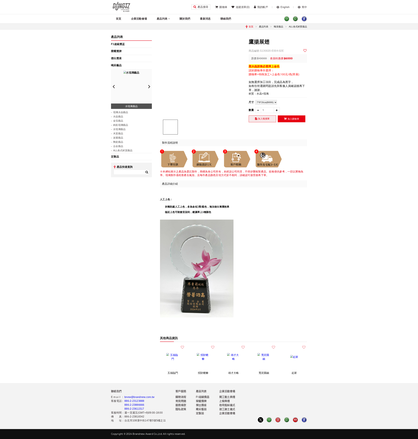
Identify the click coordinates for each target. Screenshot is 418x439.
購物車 (223, 7)
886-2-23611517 (134, 408)
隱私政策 (181, 409)
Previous (114, 86)
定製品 (115, 156)
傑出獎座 (116, 58)
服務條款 (181, 405)
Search (146, 172)
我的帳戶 (262, 7)
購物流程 (181, 397)
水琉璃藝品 (119, 129)
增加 (277, 110)
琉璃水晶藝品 (120, 112)
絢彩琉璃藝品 (120, 125)
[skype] (304, 19)
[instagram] (278, 420)
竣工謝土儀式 (227, 409)
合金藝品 (118, 146)
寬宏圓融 (264, 373)
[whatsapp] (295, 19)
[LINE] (286, 19)
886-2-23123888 (134, 401)
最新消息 (205, 18)
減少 (258, 110)
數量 (251, 110)
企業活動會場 (139, 18)
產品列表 (162, 18)
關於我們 (185, 18)
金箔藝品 (118, 120)
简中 (304, 7)
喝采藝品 (278, 26)
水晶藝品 (118, 116)
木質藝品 (118, 133)
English (285, 7)
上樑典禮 (224, 401)
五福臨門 (173, 373)
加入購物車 (293, 119)
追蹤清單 (242, 7)
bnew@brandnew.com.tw (139, 397)
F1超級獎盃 (118, 44)
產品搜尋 (203, 7)
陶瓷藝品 (118, 142)
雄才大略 (233, 373)
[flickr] (295, 420)
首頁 (118, 18)
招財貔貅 (203, 373)
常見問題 (181, 401)
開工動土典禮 (227, 397)
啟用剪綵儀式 (227, 405)
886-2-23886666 (134, 404)
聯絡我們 (225, 18)
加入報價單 (264, 118)
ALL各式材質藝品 (298, 26)
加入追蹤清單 (305, 50)
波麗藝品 (118, 137)
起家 (294, 373)
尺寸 (251, 102)
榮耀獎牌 (116, 51)
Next (149, 86)
